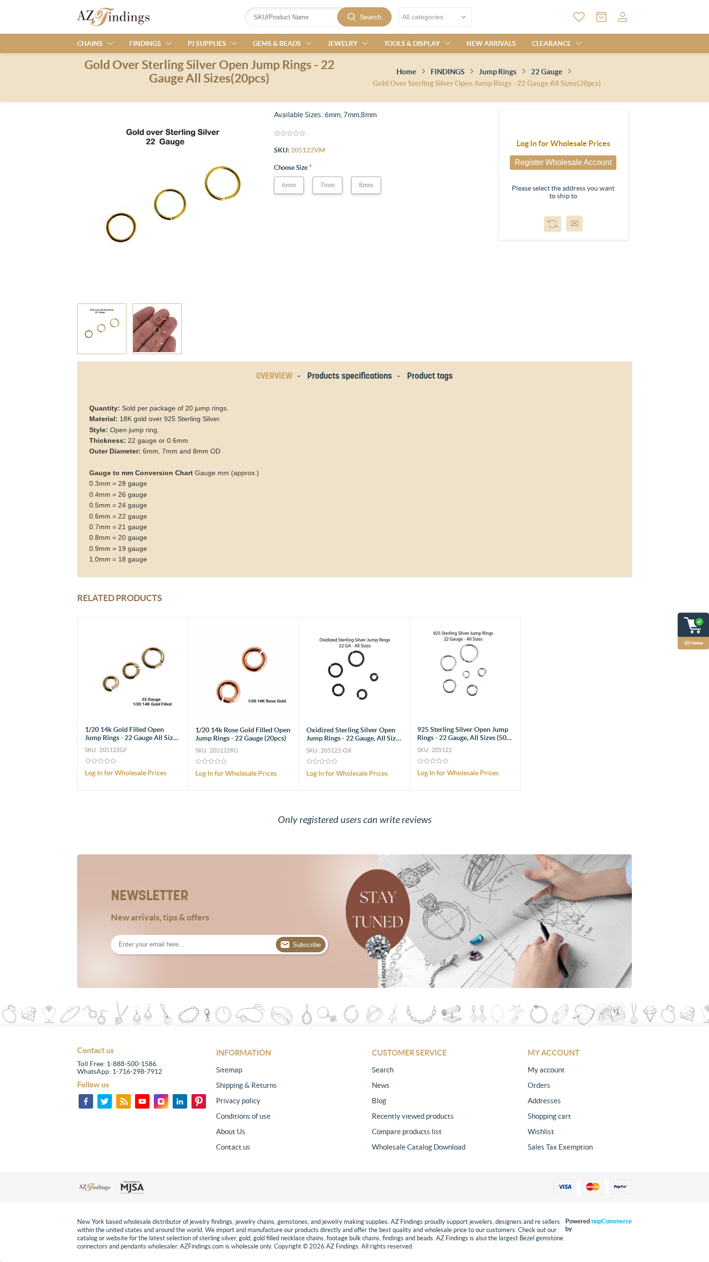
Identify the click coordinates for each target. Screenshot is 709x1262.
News (381, 1085)
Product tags (430, 375)
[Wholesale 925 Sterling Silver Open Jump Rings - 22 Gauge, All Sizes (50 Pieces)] (465, 673)
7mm (327, 185)
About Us (230, 1131)
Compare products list (407, 1131)
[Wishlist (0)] (579, 17)
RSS (123, 1101)
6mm (289, 185)
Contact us (233, 1147)
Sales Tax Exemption (560, 1147)
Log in (623, 17)
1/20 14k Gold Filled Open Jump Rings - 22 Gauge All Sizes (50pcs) (132, 738)
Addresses (544, 1101)
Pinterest (198, 1101)
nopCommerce (611, 1221)
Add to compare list (552, 224)
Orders (539, 1085)
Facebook (86, 1101)
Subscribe (307, 944)
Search (371, 17)
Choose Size (291, 167)
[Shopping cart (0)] (601, 17)
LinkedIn (180, 1101)
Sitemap (229, 1070)
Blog (379, 1101)
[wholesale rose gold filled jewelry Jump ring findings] (243, 673)
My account (546, 1070)
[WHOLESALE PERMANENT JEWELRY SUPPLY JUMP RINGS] (133, 673)
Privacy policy (238, 1101)
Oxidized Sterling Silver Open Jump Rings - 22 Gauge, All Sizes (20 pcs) (354, 738)
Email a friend (574, 223)
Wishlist (541, 1131)
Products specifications (349, 375)
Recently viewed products (413, 1116)
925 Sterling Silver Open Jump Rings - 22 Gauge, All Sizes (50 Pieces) (462, 738)
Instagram (161, 1101)
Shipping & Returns (246, 1085)
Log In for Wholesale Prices (563, 143)
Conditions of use (243, 1116)
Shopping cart (549, 1116)
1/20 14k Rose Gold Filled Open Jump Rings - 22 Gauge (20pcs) (242, 734)
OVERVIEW (274, 375)
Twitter (104, 1101)
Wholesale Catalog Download (418, 1147)
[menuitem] (268, 1070)
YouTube (142, 1101)
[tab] (275, 376)
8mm (366, 185)
